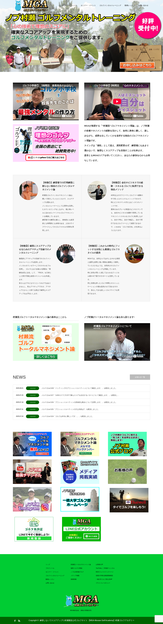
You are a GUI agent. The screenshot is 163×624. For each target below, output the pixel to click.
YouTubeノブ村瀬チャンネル (105, 568)
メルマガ (32, 388)
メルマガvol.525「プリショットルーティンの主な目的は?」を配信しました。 (70, 409)
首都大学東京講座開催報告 (104, 575)
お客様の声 (99, 564)
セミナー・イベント (88, 5)
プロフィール (72, 5)
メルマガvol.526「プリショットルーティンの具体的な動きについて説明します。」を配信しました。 (79, 402)
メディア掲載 (75, 575)
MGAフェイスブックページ (104, 572)
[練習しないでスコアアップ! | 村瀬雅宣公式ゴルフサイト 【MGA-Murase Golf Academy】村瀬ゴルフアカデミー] (81, 600)
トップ (61, 5)
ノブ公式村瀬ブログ (77, 572)
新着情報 (73, 579)
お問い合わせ (143, 5)
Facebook (14, 620)
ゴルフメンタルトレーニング (110, 5)
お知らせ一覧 (140, 377)
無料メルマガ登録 (76, 568)
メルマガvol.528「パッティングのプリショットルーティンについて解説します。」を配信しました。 (79, 388)
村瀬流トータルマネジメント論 (81, 564)
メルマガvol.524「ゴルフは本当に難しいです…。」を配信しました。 (68, 416)
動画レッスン (130, 5)
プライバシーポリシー (103, 583)
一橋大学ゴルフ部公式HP (104, 579)
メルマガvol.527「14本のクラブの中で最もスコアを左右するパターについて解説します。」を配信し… (80, 395)
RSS (19, 620)
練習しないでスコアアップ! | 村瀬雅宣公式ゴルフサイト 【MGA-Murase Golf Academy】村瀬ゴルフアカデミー (87, 620)
